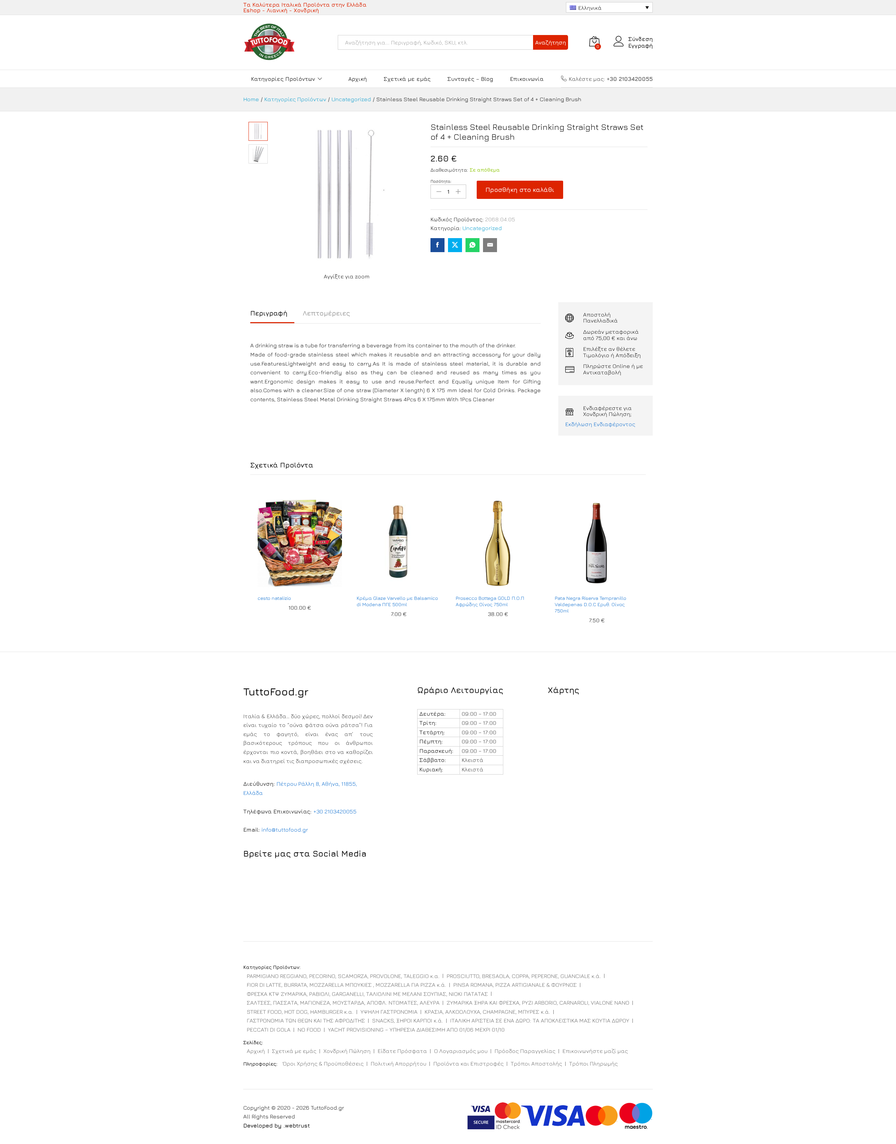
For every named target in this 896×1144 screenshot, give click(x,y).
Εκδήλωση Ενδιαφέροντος (600, 424)
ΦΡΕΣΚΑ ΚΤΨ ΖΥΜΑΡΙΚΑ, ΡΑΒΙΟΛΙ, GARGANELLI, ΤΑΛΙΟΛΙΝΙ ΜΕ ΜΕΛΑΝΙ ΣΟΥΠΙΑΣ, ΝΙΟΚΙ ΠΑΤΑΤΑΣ (367, 994)
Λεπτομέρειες (326, 313)
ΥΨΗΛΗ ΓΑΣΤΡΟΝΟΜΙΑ (389, 1011)
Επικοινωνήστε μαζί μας (595, 1051)
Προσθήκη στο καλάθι (519, 189)
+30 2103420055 (335, 811)
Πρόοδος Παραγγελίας (525, 1051)
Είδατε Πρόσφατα (402, 1051)
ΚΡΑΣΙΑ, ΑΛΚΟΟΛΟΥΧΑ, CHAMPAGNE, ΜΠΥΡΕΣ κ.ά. (487, 1011)
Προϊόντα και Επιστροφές (468, 1063)
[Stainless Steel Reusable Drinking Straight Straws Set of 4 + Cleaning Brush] (437, 245)
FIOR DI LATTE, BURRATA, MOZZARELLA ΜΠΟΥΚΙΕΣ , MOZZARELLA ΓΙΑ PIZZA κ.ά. (346, 985)
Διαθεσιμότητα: (449, 170)
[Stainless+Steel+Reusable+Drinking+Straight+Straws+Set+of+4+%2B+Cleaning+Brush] (455, 245)
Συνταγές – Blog (470, 79)
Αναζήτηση (550, 42)
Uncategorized (482, 228)
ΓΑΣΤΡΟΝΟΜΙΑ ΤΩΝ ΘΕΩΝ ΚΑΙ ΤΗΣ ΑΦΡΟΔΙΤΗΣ (306, 1020)
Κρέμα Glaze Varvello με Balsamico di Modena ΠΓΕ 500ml (397, 601)
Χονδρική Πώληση (347, 1051)
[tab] (272, 316)
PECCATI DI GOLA (268, 1029)
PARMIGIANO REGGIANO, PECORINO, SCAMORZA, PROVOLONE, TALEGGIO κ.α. (343, 976)
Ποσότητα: (440, 181)
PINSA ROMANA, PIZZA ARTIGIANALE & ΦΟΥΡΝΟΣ (515, 985)
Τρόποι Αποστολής (536, 1063)
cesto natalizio (274, 598)
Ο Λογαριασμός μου (461, 1051)
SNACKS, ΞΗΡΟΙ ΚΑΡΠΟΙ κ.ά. (407, 1020)
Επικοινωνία (527, 79)
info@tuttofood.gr (284, 829)
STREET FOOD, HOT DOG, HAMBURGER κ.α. (300, 1011)
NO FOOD (309, 1029)
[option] (299, 562)
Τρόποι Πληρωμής (593, 1063)
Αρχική (357, 79)
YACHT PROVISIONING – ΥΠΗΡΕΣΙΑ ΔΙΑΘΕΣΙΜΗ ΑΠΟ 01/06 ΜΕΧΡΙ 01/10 (416, 1029)
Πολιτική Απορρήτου (398, 1063)
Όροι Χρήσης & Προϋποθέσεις (323, 1063)
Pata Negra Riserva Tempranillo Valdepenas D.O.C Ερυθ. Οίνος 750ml (590, 604)
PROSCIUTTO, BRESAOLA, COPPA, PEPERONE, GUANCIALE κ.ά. (524, 976)
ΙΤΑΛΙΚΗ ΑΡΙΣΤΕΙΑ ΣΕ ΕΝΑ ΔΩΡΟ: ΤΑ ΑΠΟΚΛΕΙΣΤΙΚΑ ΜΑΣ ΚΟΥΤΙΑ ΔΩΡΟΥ (539, 1020)
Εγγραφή (640, 45)
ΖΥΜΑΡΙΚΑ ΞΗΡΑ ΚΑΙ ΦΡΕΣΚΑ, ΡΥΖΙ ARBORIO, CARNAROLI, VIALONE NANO (538, 1002)
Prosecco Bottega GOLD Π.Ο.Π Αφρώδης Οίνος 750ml (490, 601)
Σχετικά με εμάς (407, 79)
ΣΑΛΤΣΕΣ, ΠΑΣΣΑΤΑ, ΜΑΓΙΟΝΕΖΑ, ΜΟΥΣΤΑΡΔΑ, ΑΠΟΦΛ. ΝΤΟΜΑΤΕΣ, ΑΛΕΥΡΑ (343, 1002)
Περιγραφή (268, 313)
